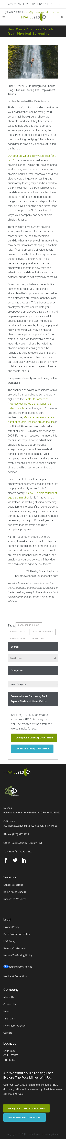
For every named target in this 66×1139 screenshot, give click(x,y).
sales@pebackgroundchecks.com (42, 12)
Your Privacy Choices (20, 966)
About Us (8, 997)
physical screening (42, 632)
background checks (28, 625)
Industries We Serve (14, 899)
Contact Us (9, 1004)
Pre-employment (45, 90)
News (6, 1011)
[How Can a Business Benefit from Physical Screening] (33, 62)
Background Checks (43, 86)
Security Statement (14, 948)
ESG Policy (9, 941)
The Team (9, 1018)
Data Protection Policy (16, 934)
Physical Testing (24, 90)
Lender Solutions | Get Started (32, 748)
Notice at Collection (15, 976)
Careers (7, 1032)
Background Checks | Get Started (34, 737)
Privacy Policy (11, 927)
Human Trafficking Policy (17, 955)
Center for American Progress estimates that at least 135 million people (29, 404)
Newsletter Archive (14, 1025)
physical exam (17, 632)
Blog (10, 90)
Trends (12, 94)
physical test (17, 638)
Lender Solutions (13, 884)
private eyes (38, 638)
